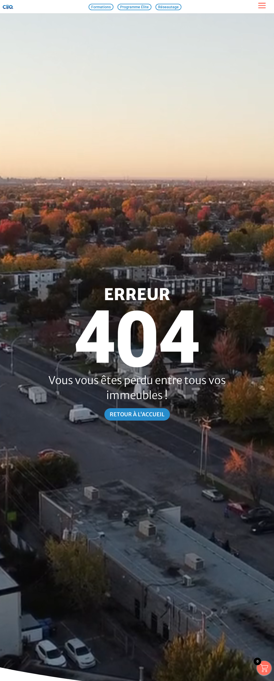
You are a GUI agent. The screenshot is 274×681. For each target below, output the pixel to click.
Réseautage (168, 7)
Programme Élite (134, 7)
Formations (101, 7)
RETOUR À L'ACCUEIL (137, 414)
